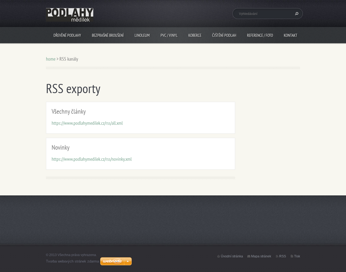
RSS (282, 256)
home (50, 59)
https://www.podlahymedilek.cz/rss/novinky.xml (92, 159)
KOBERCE (194, 35)
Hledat (296, 13)
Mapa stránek (261, 256)
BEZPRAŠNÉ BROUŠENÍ (108, 35)
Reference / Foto (260, 35)
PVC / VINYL (169, 35)
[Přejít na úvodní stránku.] (69, 18)
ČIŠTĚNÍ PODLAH (224, 35)
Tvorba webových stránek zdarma (72, 261)
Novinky (60, 147)
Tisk (297, 256)
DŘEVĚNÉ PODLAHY (67, 35)
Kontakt (290, 35)
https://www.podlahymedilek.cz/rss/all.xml (87, 123)
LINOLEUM (142, 35)
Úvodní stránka (232, 256)
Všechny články (69, 111)
